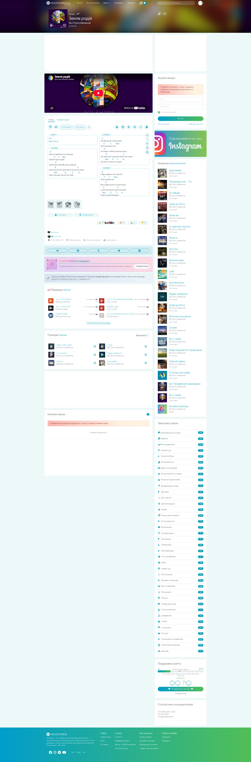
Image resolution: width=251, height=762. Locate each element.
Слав (109, 345)
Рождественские (181, 604)
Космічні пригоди (178, 406)
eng (78, 752)
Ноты (102, 741)
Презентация (63, 120)
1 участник (57, 236)
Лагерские (181, 545)
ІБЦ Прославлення (79, 23)
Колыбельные (181, 533)
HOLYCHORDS (67, 261)
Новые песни (105, 737)
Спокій (173, 327)
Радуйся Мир (61, 314)
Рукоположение (181, 610)
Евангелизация (181, 504)
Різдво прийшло (178, 294)
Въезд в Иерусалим (181, 486)
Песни (80, 3)
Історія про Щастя (179, 226)
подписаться (142, 266)
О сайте (118, 737)
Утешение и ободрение (181, 639)
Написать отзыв (121, 748)
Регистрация (164, 124)
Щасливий (112, 361)
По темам (104, 745)
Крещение (181, 539)
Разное (181, 598)
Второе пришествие (181, 480)
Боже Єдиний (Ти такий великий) (187, 350)
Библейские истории (181, 433)
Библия (181, 439)
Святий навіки (177, 361)
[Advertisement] (98, 53)
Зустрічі (173, 249)
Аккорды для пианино (148, 745)
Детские (181, 492)
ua (84, 752)
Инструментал (181, 521)
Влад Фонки (54, 232)
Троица (181, 633)
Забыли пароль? (195, 124)
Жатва (181, 510)
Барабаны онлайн (147, 741)
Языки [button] (106, 3)
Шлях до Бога (177, 204)
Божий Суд (181, 450)
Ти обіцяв (174, 193)
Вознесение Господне (181, 474)
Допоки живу (176, 260)
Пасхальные (181, 574)
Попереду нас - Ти (180, 181)
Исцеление (181, 527)
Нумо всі (174, 215)
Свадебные (181, 616)
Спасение (181, 628)
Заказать (131, 3)
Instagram (166, 737)
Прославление (181, 586)
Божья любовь (181, 456)
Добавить (119, 3)
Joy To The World (63, 299)
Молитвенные (181, 551)
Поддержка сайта (122, 741)
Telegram (166, 741)
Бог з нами (175, 339)
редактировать (103, 277)
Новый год (181, 569)
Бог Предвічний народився (184, 384)
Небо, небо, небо (64, 345)
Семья (181, 621)
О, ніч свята (61, 353)
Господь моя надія (179, 372)
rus (73, 752)
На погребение (181, 557)
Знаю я (59, 361)
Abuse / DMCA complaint (125, 745)
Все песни (140, 335)
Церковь (181, 651)
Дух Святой (181, 498)
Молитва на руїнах (180, 316)
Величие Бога (181, 462)
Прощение (181, 592)
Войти (181, 119)
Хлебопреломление (181, 645)
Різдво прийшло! (114, 353)
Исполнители (93, 3)
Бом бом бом (176, 282)
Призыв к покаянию (181, 580)
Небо (181, 563)
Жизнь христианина (181, 515)
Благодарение (181, 445)
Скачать (62, 215)
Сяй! (171, 271)
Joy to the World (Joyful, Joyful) (120, 314)
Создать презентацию (149, 748)
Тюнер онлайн (146, 737)
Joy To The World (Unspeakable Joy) (122, 299)
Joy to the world (63, 307)
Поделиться (87, 215)
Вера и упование (181, 468)
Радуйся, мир (112, 307)
